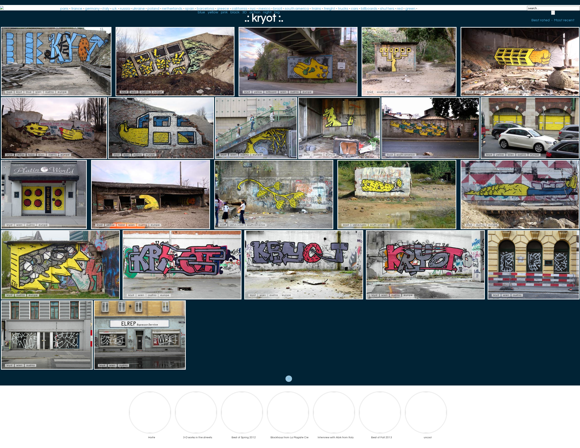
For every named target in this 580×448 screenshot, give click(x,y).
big (277, 12)
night (267, 12)
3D (244, 12)
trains (316, 8)
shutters (387, 8)
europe (62, 92)
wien (38, 92)
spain (189, 8)
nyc (253, 8)
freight (329, 8)
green (410, 8)
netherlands (172, 8)
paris (64, 8)
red (400, 8)
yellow (213, 12)
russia (125, 8)
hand (491, 92)
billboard (271, 92)
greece (223, 8)
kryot (19, 92)
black (234, 12)
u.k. (114, 8)
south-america (386, 92)
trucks (343, 8)
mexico (265, 8)
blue (201, 12)
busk (9, 92)
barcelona (205, 8)
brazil (277, 8)
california (239, 8)
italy (105, 8)
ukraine (139, 8)
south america (297, 8)
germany (92, 8)
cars (354, 8)
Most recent (564, 20)
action (254, 12)
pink (224, 12)
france (76, 8)
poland (153, 8)
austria (49, 92)
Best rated (541, 20)
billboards (369, 8)
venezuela (236, 225)
